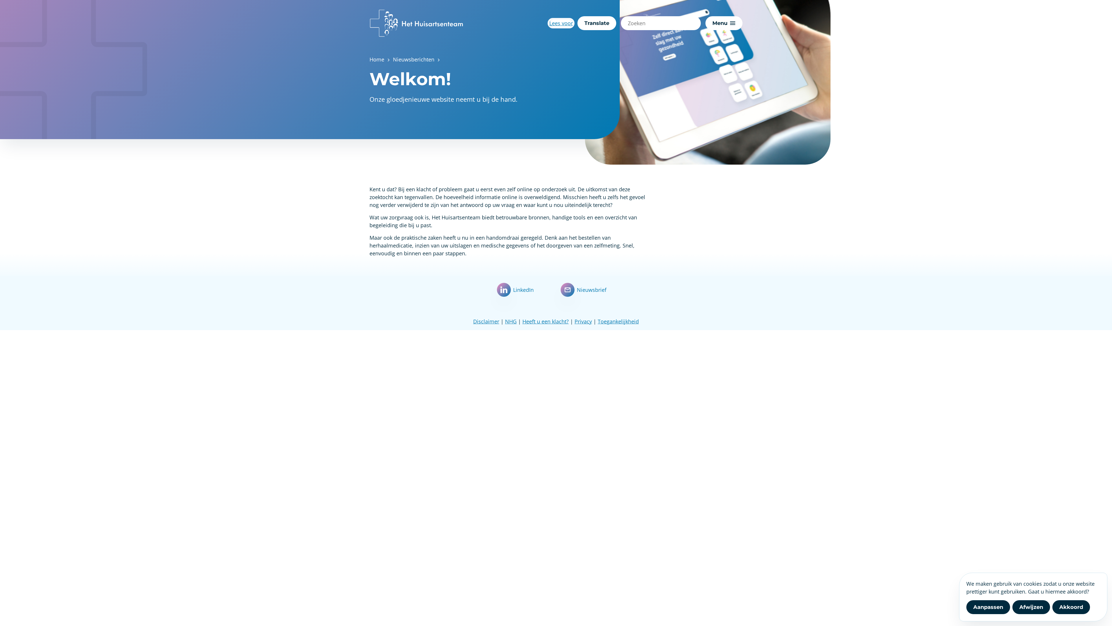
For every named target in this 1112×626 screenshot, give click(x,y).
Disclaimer (486, 321)
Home (377, 59)
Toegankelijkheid (618, 321)
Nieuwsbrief (591, 289)
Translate (596, 23)
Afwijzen (1031, 607)
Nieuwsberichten (413, 59)
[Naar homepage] (416, 23)
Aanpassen (988, 607)
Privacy (583, 321)
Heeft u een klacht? (545, 321)
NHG (511, 321)
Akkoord (1071, 607)
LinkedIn (523, 289)
